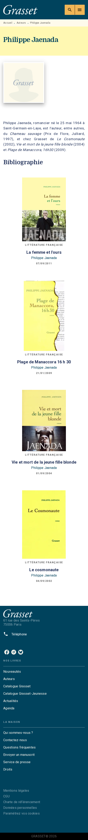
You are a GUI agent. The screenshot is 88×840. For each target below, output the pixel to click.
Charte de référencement (21, 802)
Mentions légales (16, 791)
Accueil (7, 22)
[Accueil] (20, 9)
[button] (44, 671)
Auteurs (21, 22)
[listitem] (6, 652)
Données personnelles (20, 808)
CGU (6, 796)
